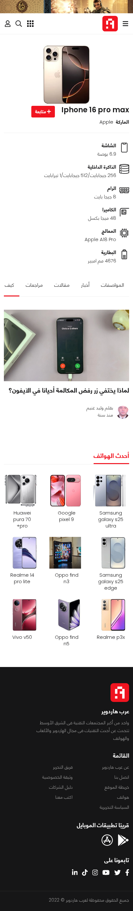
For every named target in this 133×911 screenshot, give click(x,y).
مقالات (61, 285)
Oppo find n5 (66, 640)
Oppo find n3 (66, 578)
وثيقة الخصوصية (57, 777)
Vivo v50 (22, 637)
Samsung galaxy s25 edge (110, 581)
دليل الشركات (61, 787)
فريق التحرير (63, 767)
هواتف (123, 797)
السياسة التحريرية (114, 807)
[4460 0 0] (66, 345)
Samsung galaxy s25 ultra (110, 519)
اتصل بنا (121, 777)
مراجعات (34, 285)
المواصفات (112, 285)
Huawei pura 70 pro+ (22, 519)
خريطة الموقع (117, 787)
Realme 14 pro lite (22, 578)
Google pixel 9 (67, 516)
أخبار (85, 285)
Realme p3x (111, 637)
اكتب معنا (64, 797)
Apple (106, 121)
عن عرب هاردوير (115, 767)
